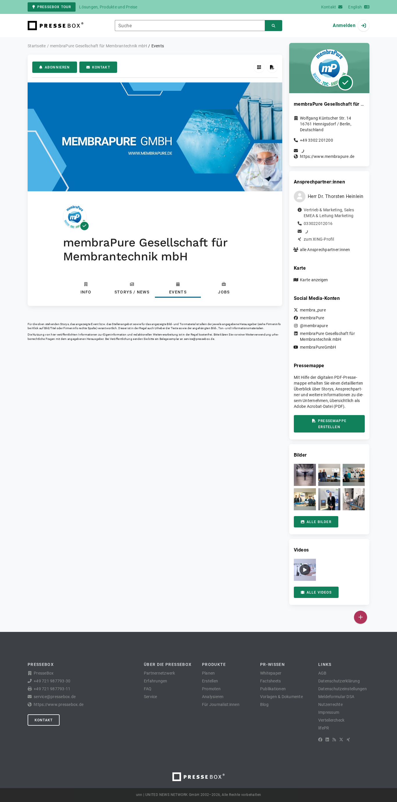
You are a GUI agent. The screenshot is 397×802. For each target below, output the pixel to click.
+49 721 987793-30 (52, 681)
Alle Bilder (319, 522)
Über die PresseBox (168, 664)
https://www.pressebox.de (58, 704)
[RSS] (334, 739)
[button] (305, 475)
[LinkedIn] (327, 739)
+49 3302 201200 (316, 140)
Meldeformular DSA (336, 696)
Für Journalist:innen (220, 704)
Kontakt (101, 67)
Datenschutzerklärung (339, 681)
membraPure (312, 318)
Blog (264, 704)
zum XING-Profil (319, 239)
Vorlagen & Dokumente (281, 696)
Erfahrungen (155, 681)
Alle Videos (319, 592)
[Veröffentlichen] (360, 617)
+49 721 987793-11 (52, 688)
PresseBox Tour (54, 7)
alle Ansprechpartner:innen (325, 249)
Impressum (328, 712)
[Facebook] (320, 739)
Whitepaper (271, 673)
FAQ (148, 688)
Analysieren (213, 696)
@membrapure (314, 325)
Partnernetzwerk (159, 673)
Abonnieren (57, 67)
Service (150, 696)
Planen (208, 673)
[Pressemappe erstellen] (272, 67)
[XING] (348, 739)
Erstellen (210, 681)
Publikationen (273, 688)
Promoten (211, 688)
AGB (322, 673)
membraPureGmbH (318, 347)
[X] (341, 739)
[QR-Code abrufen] (259, 67)
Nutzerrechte (330, 704)
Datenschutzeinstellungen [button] (342, 688)
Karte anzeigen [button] (314, 279)
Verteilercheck (331, 720)
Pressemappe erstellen (332, 424)
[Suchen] (273, 25)
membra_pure (313, 310)
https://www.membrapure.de (327, 156)
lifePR (323, 728)
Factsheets (270, 681)
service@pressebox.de (199, 338)
